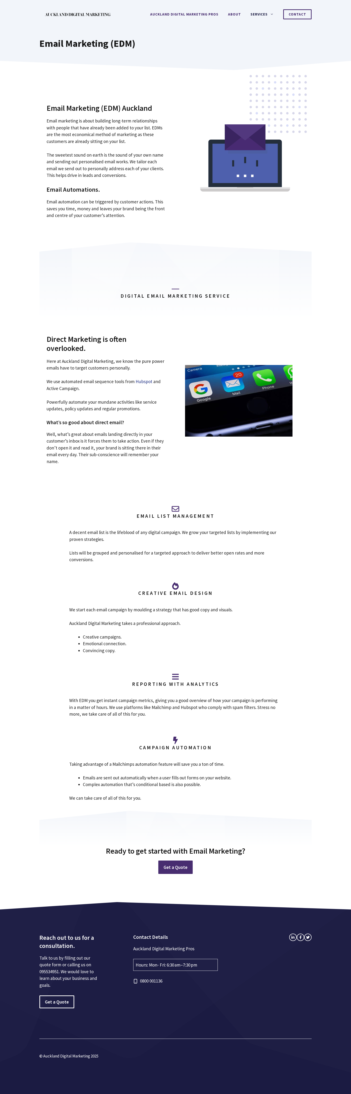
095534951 (49, 971)
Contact (297, 14)
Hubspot (144, 381)
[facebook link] (293, 937)
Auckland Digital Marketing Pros (184, 14)
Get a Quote (175, 867)
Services (259, 14)
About (234, 14)
